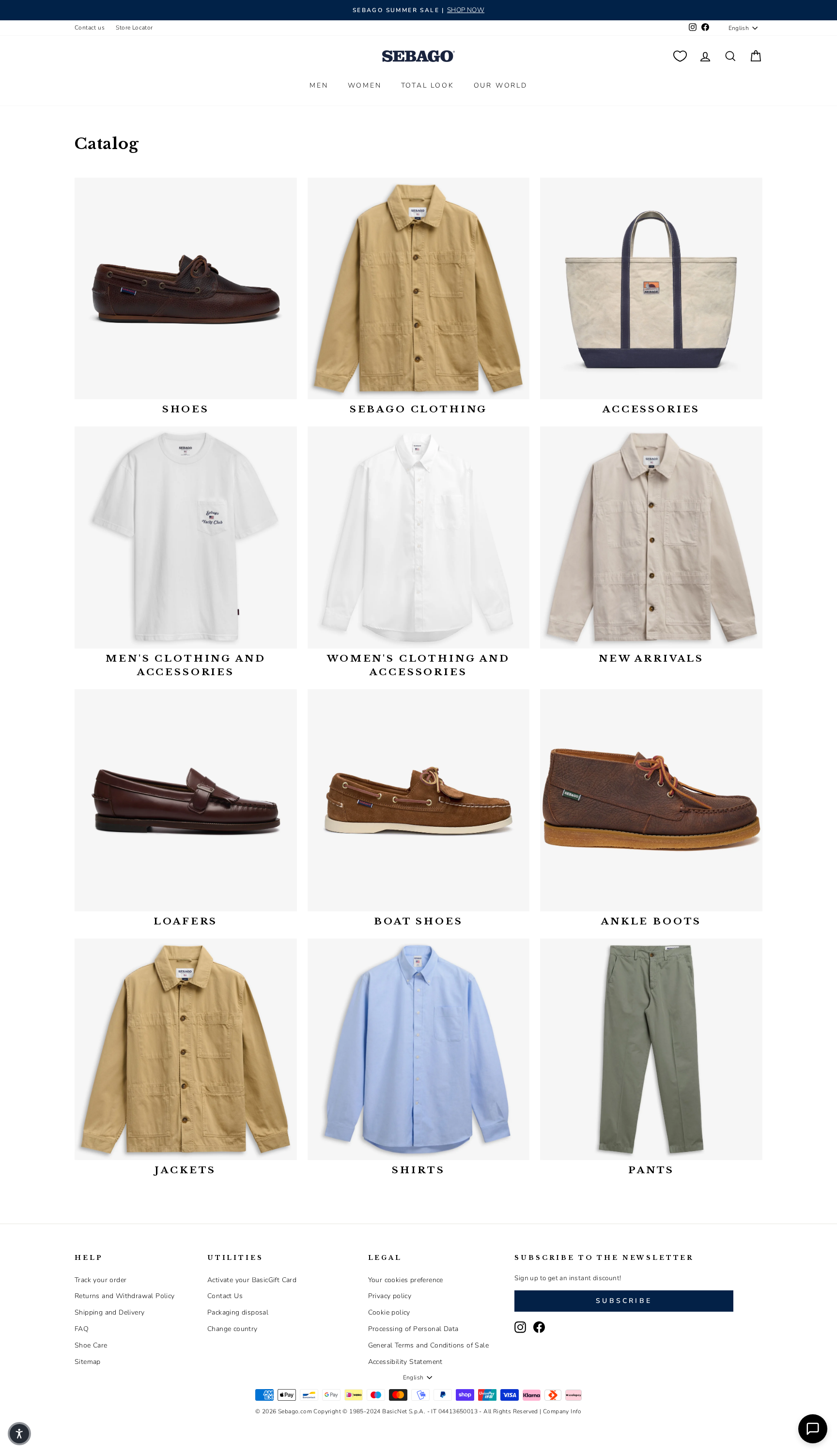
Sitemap (88, 1361)
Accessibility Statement (405, 1361)
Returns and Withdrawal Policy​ (125, 1296)
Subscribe (624, 1300)
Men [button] (319, 85)
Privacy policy (390, 1296)
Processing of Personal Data (413, 1328)
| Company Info (561, 1411)
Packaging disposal (237, 1312)
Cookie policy (389, 1312)
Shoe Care (91, 1345)
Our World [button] (500, 85)
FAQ (82, 1328)
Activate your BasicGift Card (251, 1280)
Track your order (100, 1280)
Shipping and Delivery (109, 1312)
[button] (19, 1433)
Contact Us (225, 1296)
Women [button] (365, 85)
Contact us (90, 27)
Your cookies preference (405, 1280)
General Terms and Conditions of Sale (428, 1345)
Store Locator (134, 27)
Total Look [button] (427, 85)
